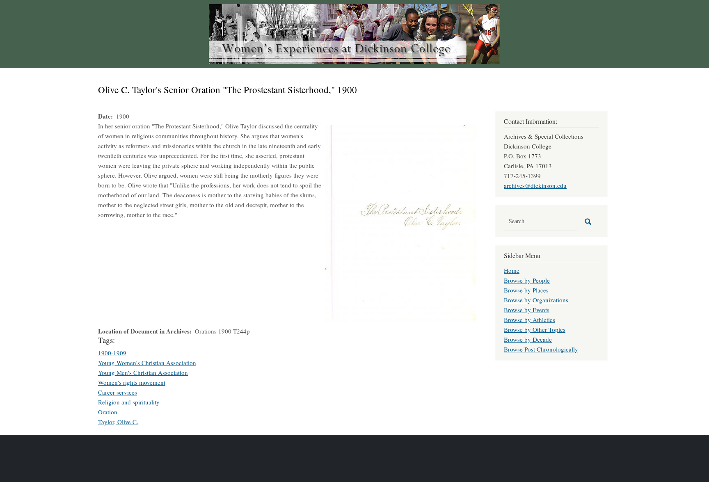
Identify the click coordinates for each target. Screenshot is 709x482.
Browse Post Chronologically (541, 349)
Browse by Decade (528, 339)
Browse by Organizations (536, 300)
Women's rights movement (131, 382)
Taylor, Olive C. (118, 422)
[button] (400, 222)
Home (511, 270)
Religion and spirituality (129, 402)
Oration (107, 412)
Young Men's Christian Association (143, 372)
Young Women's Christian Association (147, 363)
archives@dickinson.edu (535, 185)
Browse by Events (526, 310)
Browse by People (527, 280)
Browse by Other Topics (534, 329)
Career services (117, 392)
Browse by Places (526, 290)
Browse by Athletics (529, 319)
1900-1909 (112, 353)
